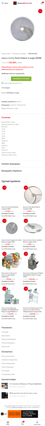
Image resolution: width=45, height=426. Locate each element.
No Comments (21, 387)
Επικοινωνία (6, 346)
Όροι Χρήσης (6, 335)
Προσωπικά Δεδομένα (9, 339)
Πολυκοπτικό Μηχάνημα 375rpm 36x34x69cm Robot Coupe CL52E (33, 275)
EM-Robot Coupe (13, 93)
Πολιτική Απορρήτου (8, 343)
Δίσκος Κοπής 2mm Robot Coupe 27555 (10, 208)
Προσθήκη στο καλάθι (21, 78)
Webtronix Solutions (17, 407)
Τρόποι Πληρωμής (8, 367)
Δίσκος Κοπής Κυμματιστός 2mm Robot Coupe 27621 (12, 241)
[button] (8, 213)
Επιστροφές (5, 370)
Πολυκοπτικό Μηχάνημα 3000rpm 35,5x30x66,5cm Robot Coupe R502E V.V (10, 310)
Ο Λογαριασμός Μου (8, 374)
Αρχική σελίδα (6, 53)
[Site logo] (22, 3)
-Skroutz (13, 105)
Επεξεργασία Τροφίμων (19, 53)
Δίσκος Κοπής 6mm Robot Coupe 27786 (31, 208)
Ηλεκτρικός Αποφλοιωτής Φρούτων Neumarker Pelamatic (9, 275)
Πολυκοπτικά (32, 53)
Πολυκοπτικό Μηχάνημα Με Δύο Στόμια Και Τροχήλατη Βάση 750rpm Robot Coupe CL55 (32, 310)
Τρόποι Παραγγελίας (8, 363)
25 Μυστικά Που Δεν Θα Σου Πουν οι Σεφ (23, 393)
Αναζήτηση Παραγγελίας (9, 360)
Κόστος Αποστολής (8, 356)
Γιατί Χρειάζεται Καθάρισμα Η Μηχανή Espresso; (25, 384)
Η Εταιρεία (5, 332)
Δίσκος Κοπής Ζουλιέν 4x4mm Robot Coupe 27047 (32, 241)
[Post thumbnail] (5, 386)
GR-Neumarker (10, 284)
